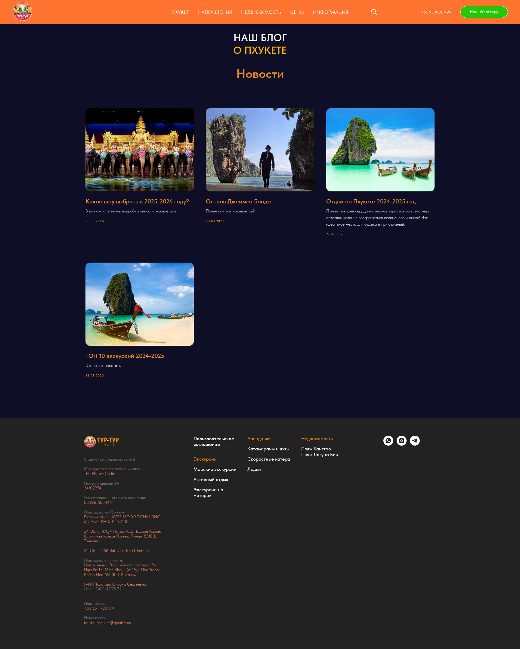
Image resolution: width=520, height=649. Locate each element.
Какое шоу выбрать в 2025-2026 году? (137, 201)
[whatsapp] (388, 443)
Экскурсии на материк (208, 492)
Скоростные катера (268, 459)
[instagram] (402, 443)
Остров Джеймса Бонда (238, 201)
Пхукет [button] (180, 12)
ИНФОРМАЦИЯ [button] (330, 12)
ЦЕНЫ (297, 12)
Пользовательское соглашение (213, 441)
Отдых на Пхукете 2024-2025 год (371, 201)
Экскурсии (205, 459)
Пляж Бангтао (316, 449)
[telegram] (415, 443)
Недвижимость (317, 438)
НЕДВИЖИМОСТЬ (261, 12)
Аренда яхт (259, 438)
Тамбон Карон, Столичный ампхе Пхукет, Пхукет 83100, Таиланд (122, 536)
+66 (88, 608)
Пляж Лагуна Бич (319, 454)
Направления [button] (215, 12)
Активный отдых (210, 479)
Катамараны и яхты (268, 449)
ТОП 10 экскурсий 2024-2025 (124, 355)
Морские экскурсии (215, 469)
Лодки (254, 469)
